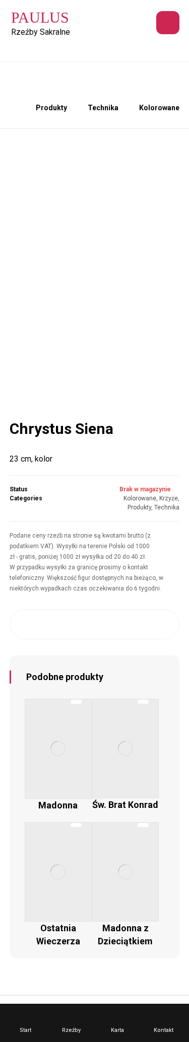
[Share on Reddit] (94, 624)
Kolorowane (139, 498)
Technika (166, 507)
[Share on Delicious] (117, 624)
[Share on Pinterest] (72, 624)
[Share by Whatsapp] (140, 624)
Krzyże (168, 498)
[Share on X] (49, 624)
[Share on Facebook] (26, 624)
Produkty (139, 507)
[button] (167, 22)
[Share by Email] (162, 624)
